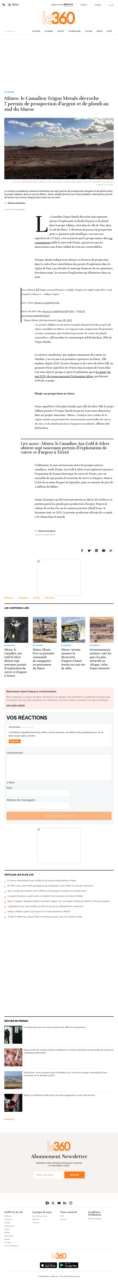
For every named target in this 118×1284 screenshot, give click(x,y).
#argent (23, 597)
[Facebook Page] (47, 1203)
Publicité (35, 1219)
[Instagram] (71, 1203)
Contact (63, 1219)
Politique (36, 31)
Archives (35, 1223)
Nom (9, 787)
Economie (49, 31)
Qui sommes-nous (39, 1216)
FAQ (61, 1216)
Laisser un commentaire (59, 815)
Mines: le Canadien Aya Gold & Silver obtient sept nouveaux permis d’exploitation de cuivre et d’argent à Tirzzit (65, 448)
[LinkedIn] (65, 1203)
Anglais (98, 5)
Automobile (9, 1236)
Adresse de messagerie (20, 799)
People (7, 1239)
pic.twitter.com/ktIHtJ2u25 (35, 315)
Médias (100, 31)
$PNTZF (80, 311)
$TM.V (71, 311)
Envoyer (74, 1175)
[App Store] (48, 1265)
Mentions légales (95, 1219)
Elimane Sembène (16, 203)
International (74, 31)
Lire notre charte (15, 705)
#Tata (36, 597)
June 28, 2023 (64, 320)
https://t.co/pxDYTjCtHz (47, 302)
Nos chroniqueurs (11, 1246)
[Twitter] (53, 1203)
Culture (88, 31)
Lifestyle (7, 1243)
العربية (111, 5)
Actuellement (9, 31)
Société (60, 31)
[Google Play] (68, 1265)
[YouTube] (59, 1203)
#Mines (8, 597)
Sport (109, 31)
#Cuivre (50, 597)
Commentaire (14, 752)
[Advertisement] (59, 62)
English (84, 5)
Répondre (14, 741)
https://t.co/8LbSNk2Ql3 (55, 311)
